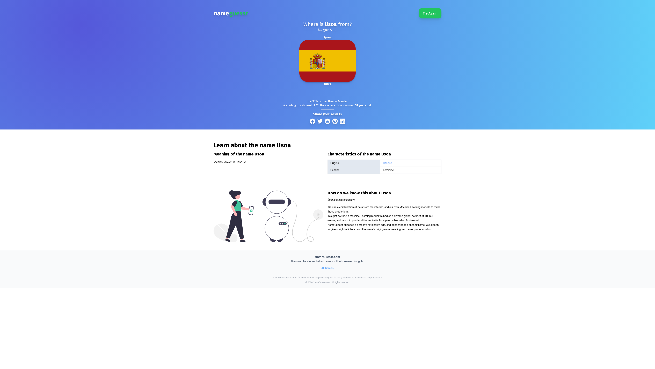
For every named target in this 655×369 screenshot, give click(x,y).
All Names (327, 268)
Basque (387, 163)
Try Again (430, 13)
